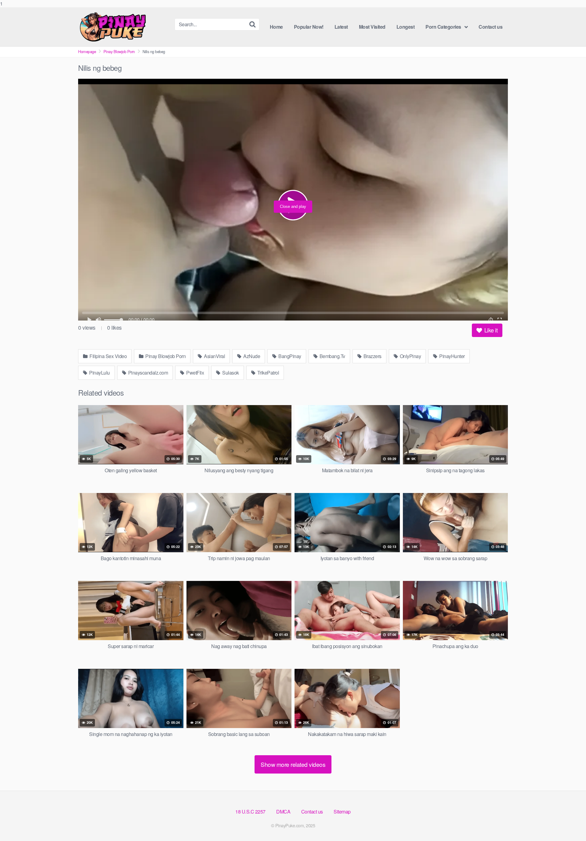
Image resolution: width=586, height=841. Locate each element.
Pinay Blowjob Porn (119, 51)
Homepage (87, 51)
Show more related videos (293, 764)
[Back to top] (569, 824)
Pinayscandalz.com (147, 372)
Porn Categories (443, 26)
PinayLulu (99, 372)
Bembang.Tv (331, 356)
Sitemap (342, 811)
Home (276, 26)
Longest (405, 26)
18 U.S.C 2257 (250, 811)
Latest (341, 26)
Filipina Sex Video (108, 356)
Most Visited (372, 26)
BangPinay (289, 356)
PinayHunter (451, 356)
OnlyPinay (410, 356)
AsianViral (214, 356)
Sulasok (230, 372)
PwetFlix (194, 372)
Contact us (490, 26)
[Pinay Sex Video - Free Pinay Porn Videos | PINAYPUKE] (124, 27)
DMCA (283, 811)
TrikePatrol (267, 372)
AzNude (251, 356)
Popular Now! (309, 26)
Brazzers (372, 356)
